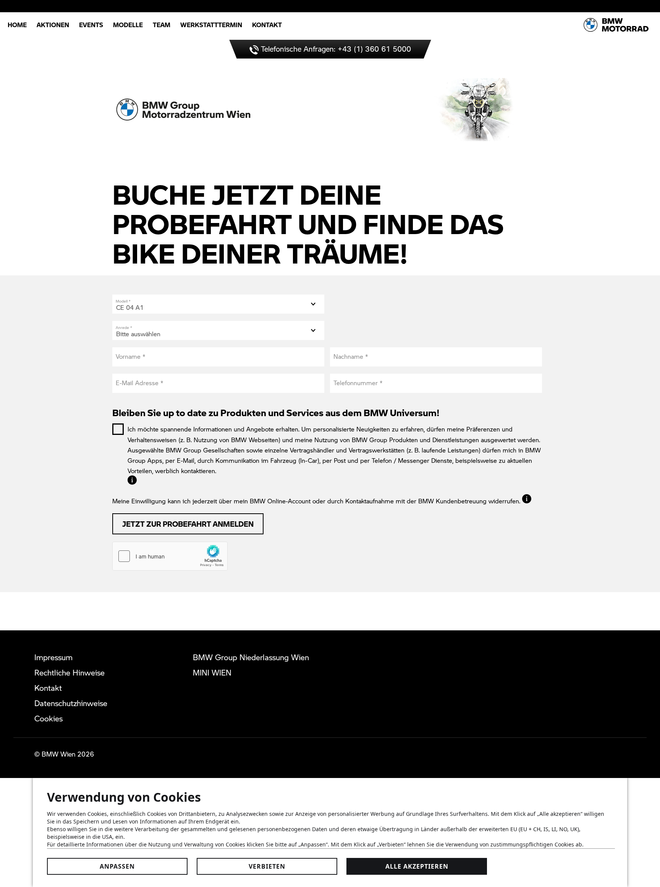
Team (161, 24)
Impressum (53, 657)
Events (91, 24)
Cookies (48, 718)
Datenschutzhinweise (70, 703)
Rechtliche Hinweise (69, 672)
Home (17, 24)
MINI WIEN (212, 672)
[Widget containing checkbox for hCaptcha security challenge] (170, 556)
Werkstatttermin (211, 24)
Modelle (128, 24)
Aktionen (53, 24)
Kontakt (267, 24)
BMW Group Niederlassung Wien (251, 657)
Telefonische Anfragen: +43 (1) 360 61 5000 (335, 49)
